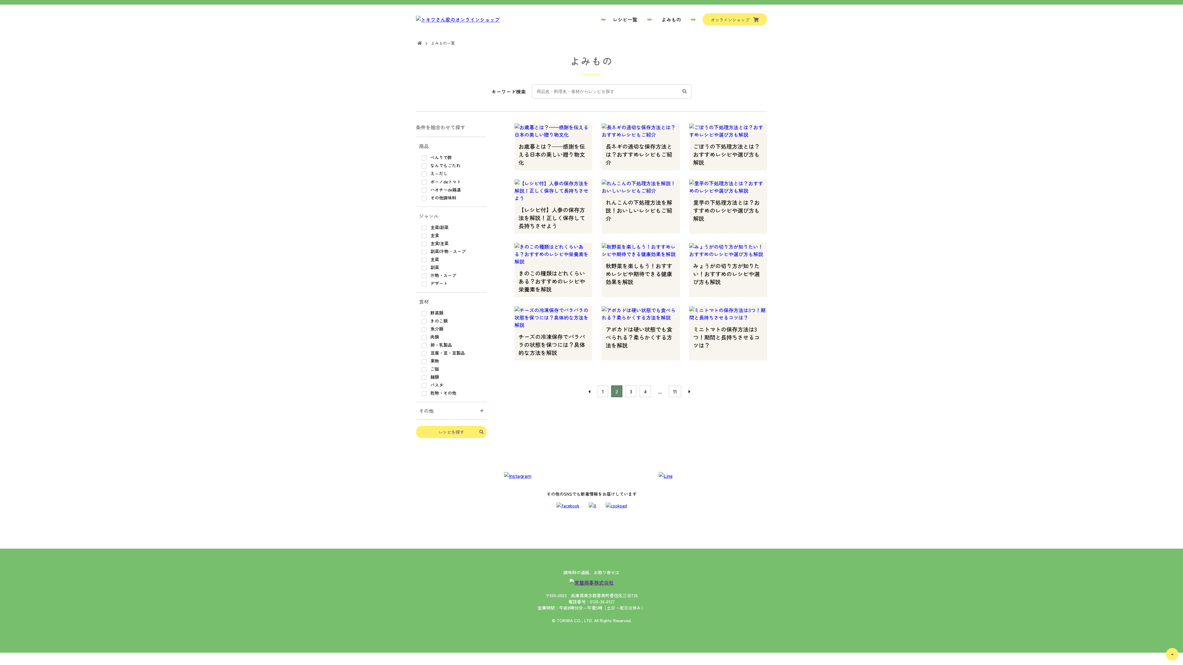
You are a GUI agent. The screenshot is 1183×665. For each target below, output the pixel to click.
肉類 (434, 337)
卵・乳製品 (440, 345)
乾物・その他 (442, 393)
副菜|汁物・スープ (447, 251)
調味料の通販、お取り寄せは (591, 572)
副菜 (434, 267)
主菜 (434, 259)
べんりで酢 (440, 157)
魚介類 (436, 329)
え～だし (438, 173)
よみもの (671, 19)
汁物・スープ (442, 275)
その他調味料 (442, 198)
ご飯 (434, 369)
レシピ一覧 (625, 19)
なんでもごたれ (445, 165)
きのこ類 (438, 321)
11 (675, 391)
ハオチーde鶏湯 (445, 190)
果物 (434, 361)
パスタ (436, 385)
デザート (438, 283)
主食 (434, 235)
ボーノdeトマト (445, 182)
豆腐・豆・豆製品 (447, 353)
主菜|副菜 (439, 227)
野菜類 (436, 313)
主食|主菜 (439, 243)
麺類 (434, 377)
